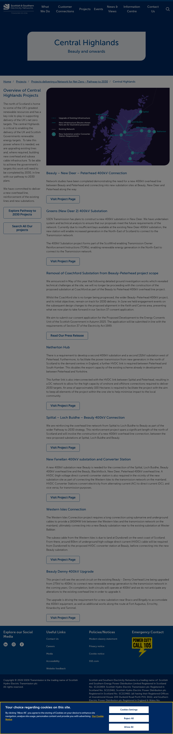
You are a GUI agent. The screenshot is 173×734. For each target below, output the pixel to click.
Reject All (129, 718)
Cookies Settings (129, 709)
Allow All (128, 727)
